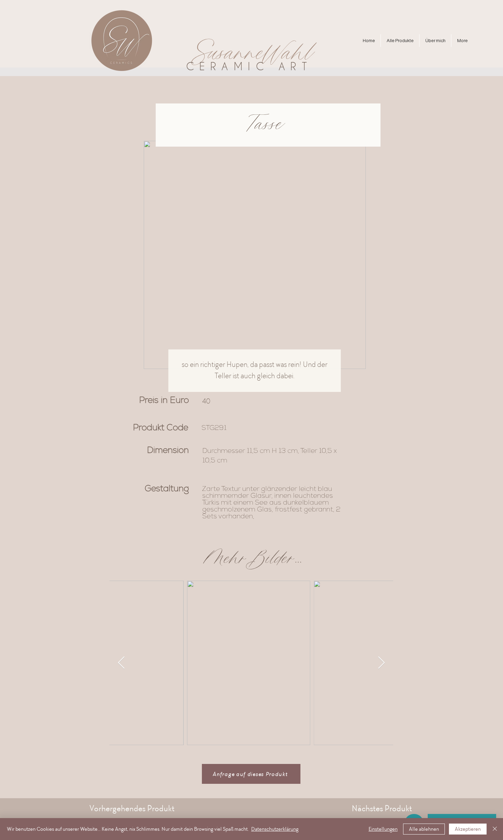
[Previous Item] (121, 663)
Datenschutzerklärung (274, 829)
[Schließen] (495, 829)
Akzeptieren (468, 829)
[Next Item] (381, 663)
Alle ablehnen (424, 829)
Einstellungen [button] (383, 829)
